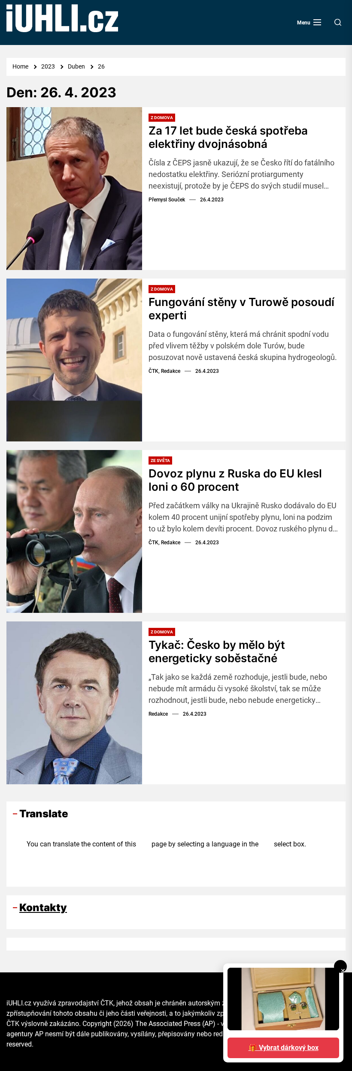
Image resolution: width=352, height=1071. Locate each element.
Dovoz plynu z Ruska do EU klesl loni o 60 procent (235, 480)
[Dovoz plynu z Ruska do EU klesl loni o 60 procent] (74, 531)
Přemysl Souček (167, 200)
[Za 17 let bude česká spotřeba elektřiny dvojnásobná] (74, 188)
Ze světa (160, 460)
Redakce (158, 714)
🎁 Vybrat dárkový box (284, 1048)
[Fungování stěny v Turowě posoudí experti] (74, 360)
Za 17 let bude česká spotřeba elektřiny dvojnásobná (228, 137)
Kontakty (43, 907)
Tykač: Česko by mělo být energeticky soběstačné (217, 651)
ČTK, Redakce (164, 371)
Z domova (162, 117)
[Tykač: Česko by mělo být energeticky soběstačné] (74, 702)
